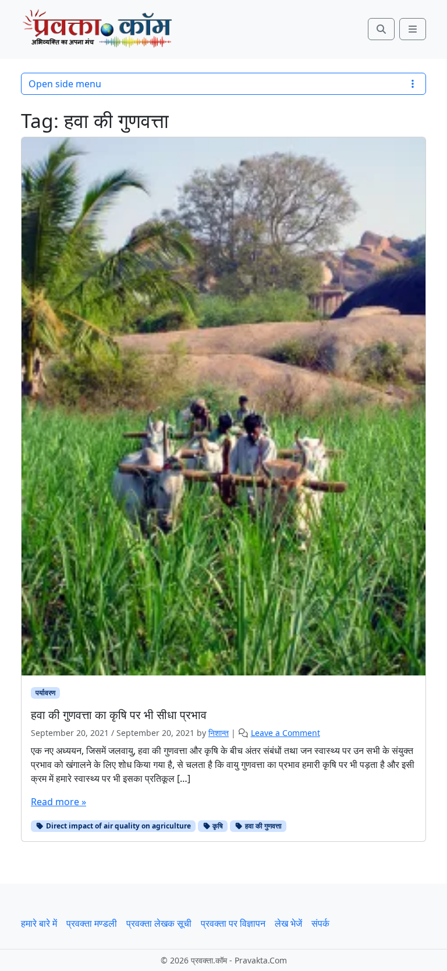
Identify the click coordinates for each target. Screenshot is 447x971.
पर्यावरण (45, 693)
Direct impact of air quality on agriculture (117, 826)
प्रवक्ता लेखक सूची (158, 923)
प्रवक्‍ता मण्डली (91, 923)
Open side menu (65, 83)
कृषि (217, 826)
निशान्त (218, 732)
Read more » (58, 801)
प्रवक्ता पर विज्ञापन (233, 923)
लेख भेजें (288, 923)
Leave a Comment (285, 732)
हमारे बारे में (39, 923)
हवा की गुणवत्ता (262, 826)
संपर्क (320, 923)
